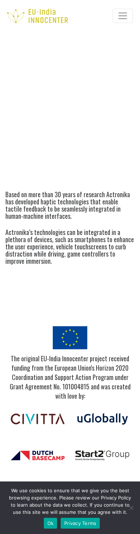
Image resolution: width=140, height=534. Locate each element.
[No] (131, 507)
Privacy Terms (80, 523)
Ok (50, 523)
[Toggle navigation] (123, 16)
